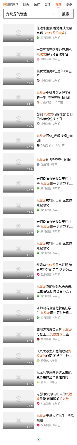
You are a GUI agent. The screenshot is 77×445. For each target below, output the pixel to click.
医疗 (37, 4)
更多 (69, 4)
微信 (48, 4)
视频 (58, 4)
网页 (26, 4)
